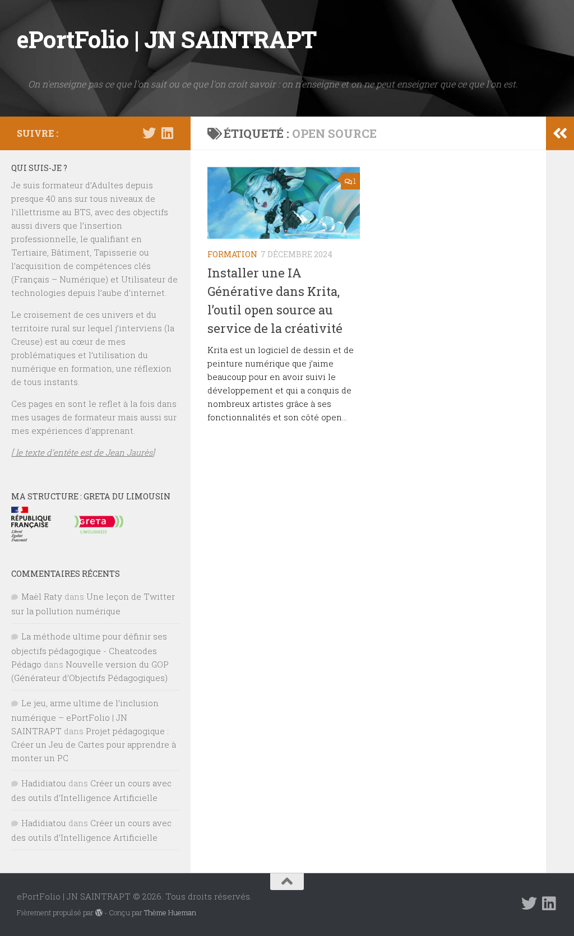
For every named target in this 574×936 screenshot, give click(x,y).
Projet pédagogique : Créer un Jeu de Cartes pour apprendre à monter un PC (93, 744)
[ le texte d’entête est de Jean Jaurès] (83, 452)
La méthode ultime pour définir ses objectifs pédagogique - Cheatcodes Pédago (89, 650)
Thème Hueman (170, 912)
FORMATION (232, 254)
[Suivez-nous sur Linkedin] (167, 133)
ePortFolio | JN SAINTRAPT (167, 39)
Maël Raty (41, 596)
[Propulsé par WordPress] (99, 912)
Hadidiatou (43, 783)
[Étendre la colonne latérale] (560, 133)
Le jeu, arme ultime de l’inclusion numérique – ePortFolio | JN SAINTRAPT (85, 716)
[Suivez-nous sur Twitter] (149, 133)
